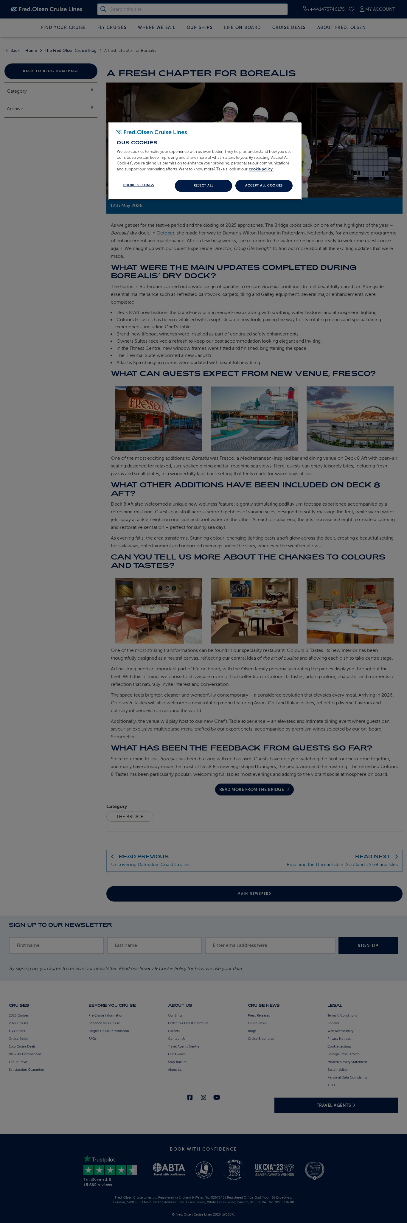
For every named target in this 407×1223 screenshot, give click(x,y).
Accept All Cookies (263, 185)
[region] (205, 161)
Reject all (204, 185)
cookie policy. (261, 169)
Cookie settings (138, 185)
